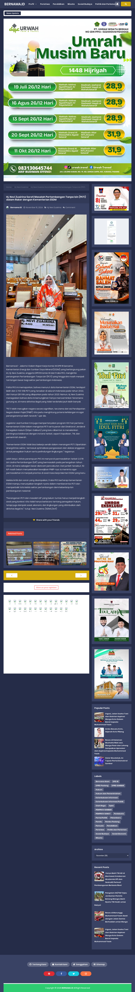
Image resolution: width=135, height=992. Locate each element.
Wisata (99, 838)
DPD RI (115, 781)
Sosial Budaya (102, 834)
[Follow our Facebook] (61, 973)
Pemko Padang (112, 821)
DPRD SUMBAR (118, 785)
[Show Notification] (117, 4)
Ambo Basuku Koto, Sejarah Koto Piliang (114, 730)
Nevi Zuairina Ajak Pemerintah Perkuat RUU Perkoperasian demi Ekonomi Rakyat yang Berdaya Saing (46, 557)
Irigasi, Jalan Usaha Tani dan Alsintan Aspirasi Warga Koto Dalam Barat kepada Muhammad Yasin (111, 719)
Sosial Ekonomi (119, 834)
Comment (71, 207)
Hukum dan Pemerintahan (108, 793)
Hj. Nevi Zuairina (54, 207)
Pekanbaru (115, 817)
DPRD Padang (102, 785)
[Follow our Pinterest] (49, 973)
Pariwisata (119, 813)
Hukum (99, 789)
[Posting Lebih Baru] (11, 575)
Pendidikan (112, 825)
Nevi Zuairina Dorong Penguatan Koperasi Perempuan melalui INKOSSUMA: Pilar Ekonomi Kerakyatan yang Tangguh (19, 556)
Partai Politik (101, 817)
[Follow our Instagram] (85, 973)
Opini (111, 805)
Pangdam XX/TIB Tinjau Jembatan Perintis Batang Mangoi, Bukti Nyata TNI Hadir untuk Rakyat (110, 899)
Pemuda (100, 825)
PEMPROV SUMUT (103, 813)
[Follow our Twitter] (73, 973)
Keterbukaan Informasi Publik (109, 801)
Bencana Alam (102, 781)
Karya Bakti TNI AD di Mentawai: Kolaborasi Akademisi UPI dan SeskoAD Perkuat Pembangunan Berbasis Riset (109, 879)
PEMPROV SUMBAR (104, 809)
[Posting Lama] (81, 575)
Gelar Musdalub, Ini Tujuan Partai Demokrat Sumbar (116, 761)
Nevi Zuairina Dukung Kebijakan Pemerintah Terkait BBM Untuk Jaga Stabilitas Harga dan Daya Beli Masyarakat (72, 557)
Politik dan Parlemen (117, 829)
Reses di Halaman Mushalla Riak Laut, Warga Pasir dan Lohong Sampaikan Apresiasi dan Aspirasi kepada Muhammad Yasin (111, 747)
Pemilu (99, 821)
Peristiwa (100, 829)
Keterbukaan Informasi (107, 797)
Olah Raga (101, 805)
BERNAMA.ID (67, 988)
